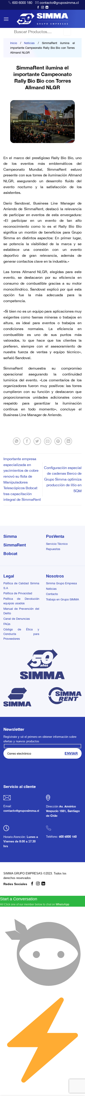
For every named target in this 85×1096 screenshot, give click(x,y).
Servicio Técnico (57, 544)
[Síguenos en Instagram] (42, 7)
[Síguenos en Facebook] (38, 7)
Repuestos (53, 549)
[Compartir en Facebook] (27, 441)
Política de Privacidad (17, 593)
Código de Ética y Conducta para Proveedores (21, 634)
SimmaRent (14, 544)
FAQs (6, 624)
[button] (6, 19)
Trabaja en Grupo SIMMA (62, 599)
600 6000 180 (22, 3)
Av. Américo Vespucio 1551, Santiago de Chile (63, 811)
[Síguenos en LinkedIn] (47, 7)
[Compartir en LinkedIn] (68, 441)
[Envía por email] (47, 441)
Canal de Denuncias (16, 618)
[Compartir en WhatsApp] (16, 441)
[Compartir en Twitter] (37, 441)
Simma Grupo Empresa (61, 583)
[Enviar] (67, 32)
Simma (10, 536)
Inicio (13, 43)
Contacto (52, 594)
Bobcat (10, 553)
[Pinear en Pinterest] (58, 441)
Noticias (29, 43)
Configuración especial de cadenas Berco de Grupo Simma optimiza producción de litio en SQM (63, 479)
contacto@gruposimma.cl (59, 3)
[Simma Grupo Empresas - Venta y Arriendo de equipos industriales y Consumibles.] (42, 18)
